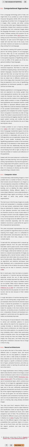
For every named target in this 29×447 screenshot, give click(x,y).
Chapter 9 (25, 437)
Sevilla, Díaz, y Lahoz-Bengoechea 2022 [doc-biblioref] (14, 438)
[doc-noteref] (27, 161)
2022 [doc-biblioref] (5, 129)
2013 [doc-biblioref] (19, 35)
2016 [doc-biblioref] (12, 418)
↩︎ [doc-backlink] (26, 438)
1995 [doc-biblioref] (2, 269)
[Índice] (25, 2)
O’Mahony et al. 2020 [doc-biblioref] (7, 288)
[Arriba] (6, 445)
